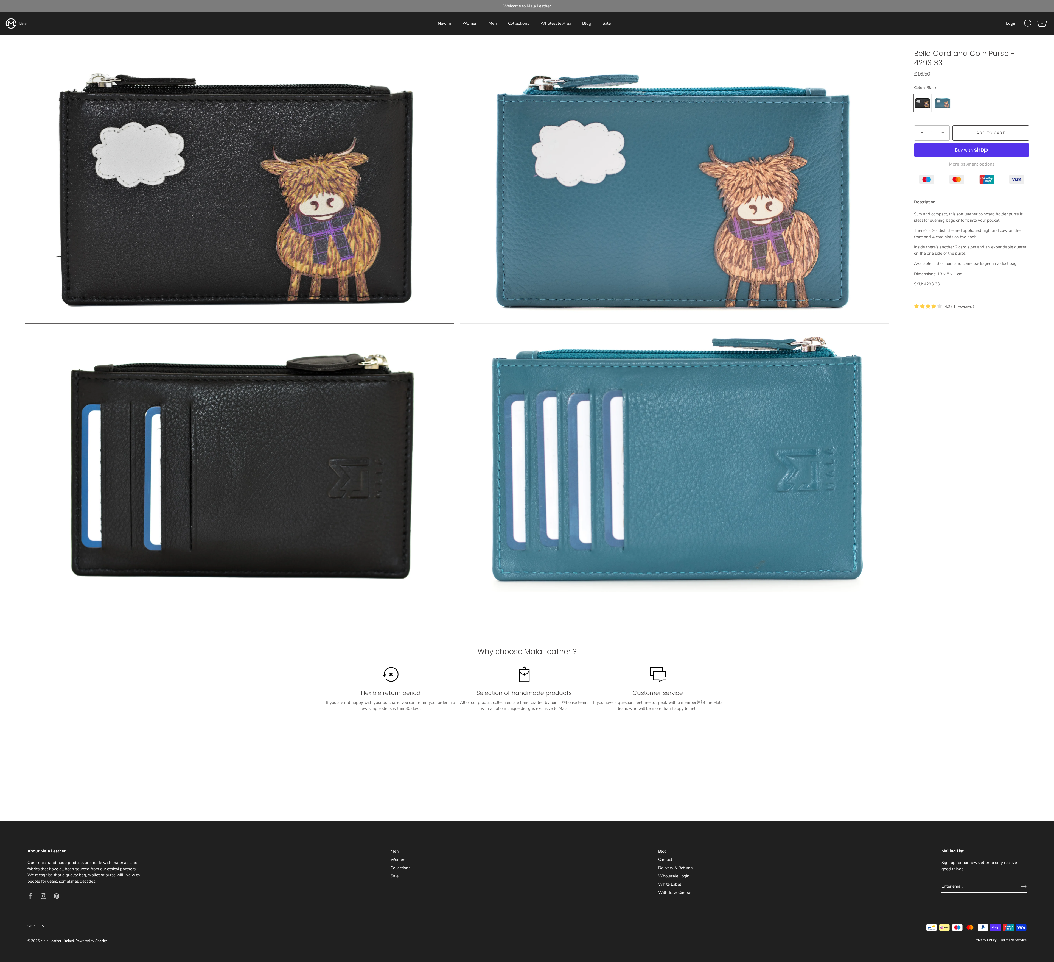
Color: (925, 87)
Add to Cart (990, 132)
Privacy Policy (985, 940)
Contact (665, 859)
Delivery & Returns (675, 868)
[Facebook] (30, 895)
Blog (586, 23)
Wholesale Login (673, 876)
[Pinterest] (56, 895)
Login (1011, 23)
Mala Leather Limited (57, 940)
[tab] (971, 253)
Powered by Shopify (91, 940)
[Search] (1028, 24)
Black (923, 103)
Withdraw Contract (676, 892)
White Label (669, 884)
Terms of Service (1013, 940)
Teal (942, 103)
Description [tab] (924, 202)
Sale (606, 23)
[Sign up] (1024, 886)
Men (493, 23)
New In (444, 23)
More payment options (971, 164)
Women (470, 23)
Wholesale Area (555, 23)
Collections (518, 23)
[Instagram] (43, 895)
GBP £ (32, 926)
